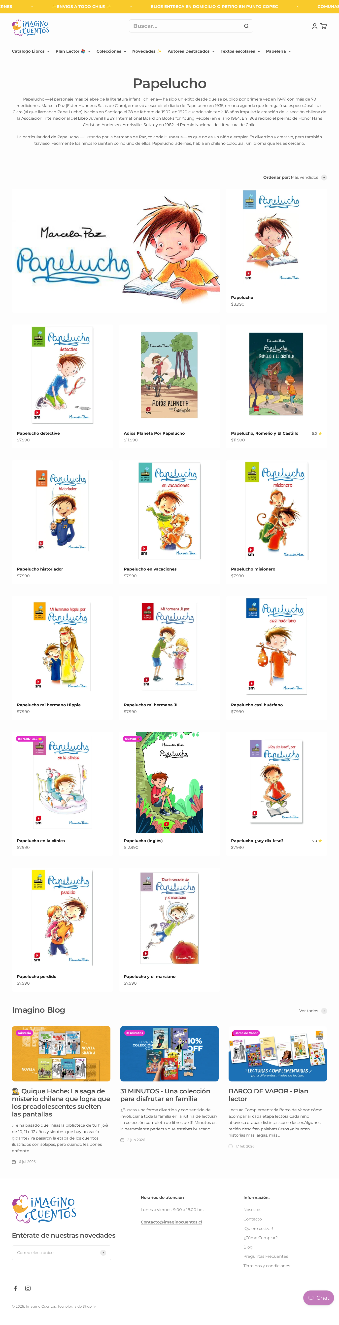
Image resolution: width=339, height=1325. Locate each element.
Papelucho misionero (253, 569)
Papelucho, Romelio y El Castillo (264, 433)
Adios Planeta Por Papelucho (154, 433)
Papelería (276, 51)
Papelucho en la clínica (41, 840)
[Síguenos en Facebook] (15, 1288)
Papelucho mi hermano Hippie (49, 705)
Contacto (252, 1219)
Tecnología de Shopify (77, 1306)
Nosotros (252, 1209)
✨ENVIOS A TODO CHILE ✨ (64, 6)
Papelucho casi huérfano (257, 705)
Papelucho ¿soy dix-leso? (257, 840)
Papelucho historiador (40, 569)
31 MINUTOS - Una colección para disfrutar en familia (165, 1095)
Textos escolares (238, 51)
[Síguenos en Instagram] (28, 1288)
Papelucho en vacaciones (150, 569)
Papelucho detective (38, 433)
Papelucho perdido (36, 976)
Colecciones (109, 51)
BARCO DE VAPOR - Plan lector (268, 1095)
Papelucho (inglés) (143, 840)
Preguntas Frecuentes (265, 1256)
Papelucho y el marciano (149, 976)
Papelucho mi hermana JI (150, 705)
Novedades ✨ (147, 51)
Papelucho (242, 297)
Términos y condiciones (266, 1265)
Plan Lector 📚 (71, 51)
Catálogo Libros (28, 51)
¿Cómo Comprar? (260, 1237)
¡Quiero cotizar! (258, 1228)
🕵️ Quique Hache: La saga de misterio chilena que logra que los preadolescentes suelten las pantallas (61, 1102)
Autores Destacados (189, 51)
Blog (248, 1247)
